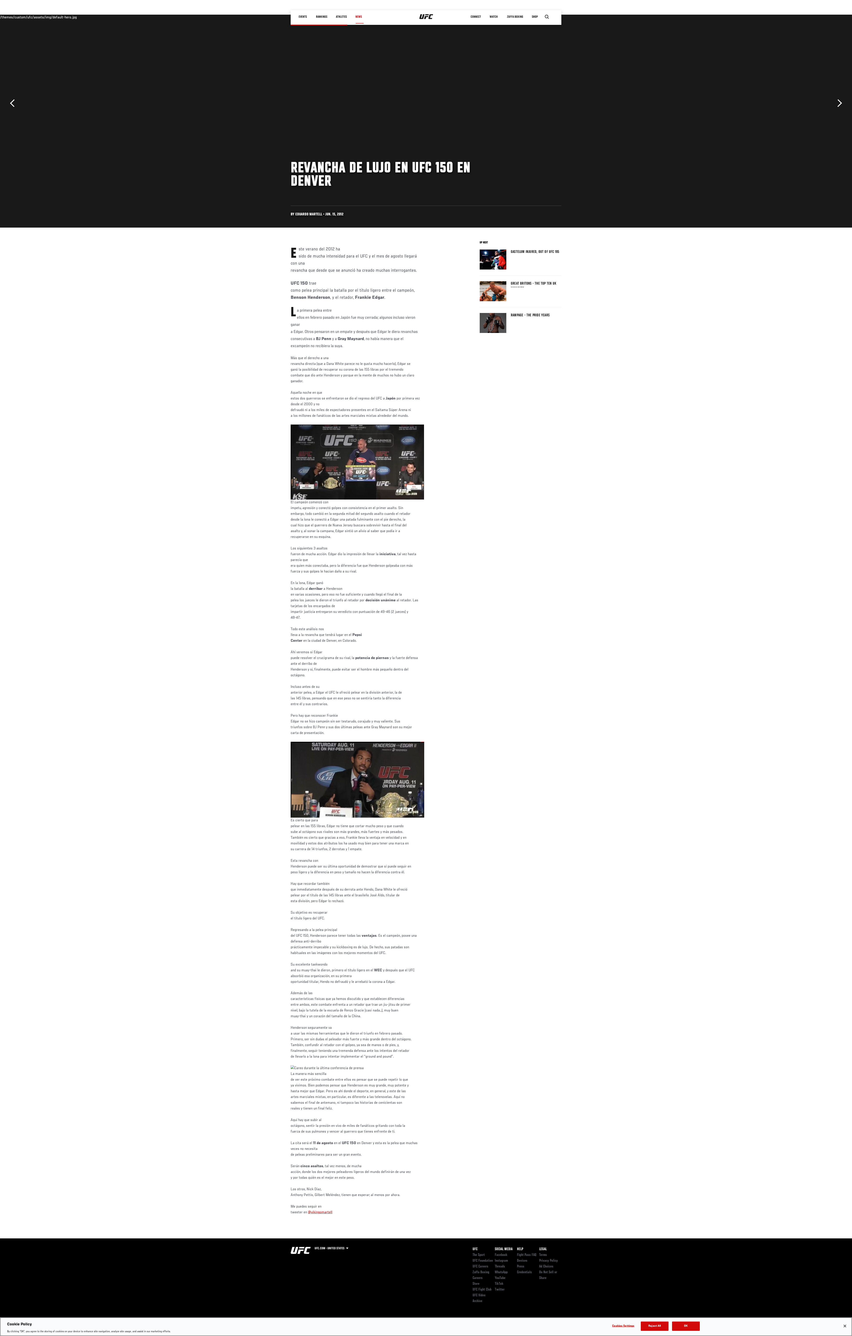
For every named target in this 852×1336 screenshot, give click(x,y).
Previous (14, 103)
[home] (426, 17)
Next (838, 103)
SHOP (535, 17)
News (358, 17)
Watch (494, 17)
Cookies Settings (623, 1325)
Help (520, 1249)
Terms (543, 1255)
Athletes (341, 17)
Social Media (504, 1249)
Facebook (501, 1255)
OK (686, 1325)
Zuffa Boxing (515, 17)
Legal (543, 1249)
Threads (500, 1267)
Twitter (500, 1290)
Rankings (321, 17)
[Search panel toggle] (546, 17)
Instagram (501, 1261)
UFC (475, 1249)
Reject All (654, 1325)
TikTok (499, 1284)
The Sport (479, 1255)
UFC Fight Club (482, 1290)
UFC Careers (480, 1267)
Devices (522, 1261)
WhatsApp (501, 1272)
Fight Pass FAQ (526, 1255)
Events (303, 17)
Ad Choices (546, 1267)
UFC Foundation (483, 1261)
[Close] (845, 1326)
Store (476, 1284)
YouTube (500, 1278)
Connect (476, 17)
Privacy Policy (548, 1261)
